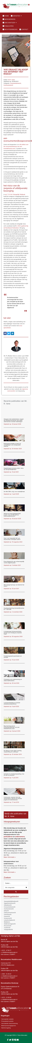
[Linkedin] (13, 1040)
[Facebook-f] (8, 1040)
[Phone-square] (15, 1040)
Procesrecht (7, 926)
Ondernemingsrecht (10, 924)
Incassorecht (8, 918)
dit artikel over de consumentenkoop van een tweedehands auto (16, 146)
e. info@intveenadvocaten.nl (9, 976)
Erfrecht (6, 911)
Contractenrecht (8, 85)
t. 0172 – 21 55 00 (6, 997)
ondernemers (20, 836)
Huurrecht (7, 916)
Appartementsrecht (9, 903)
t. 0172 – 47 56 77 (6, 950)
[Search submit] (16, 891)
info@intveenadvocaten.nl (9, 952)
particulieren (8, 836)
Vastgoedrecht (8, 929)
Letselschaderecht (9, 920)
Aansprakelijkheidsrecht (11, 901)
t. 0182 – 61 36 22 (6, 974)
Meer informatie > (10, 857)
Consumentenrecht (15, 83)
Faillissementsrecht (10, 912)
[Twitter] (10, 1040)
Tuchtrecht (7, 927)
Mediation (7, 922)
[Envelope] (18, 1040)
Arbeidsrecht (8, 905)
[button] (16, 15)
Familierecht (7, 914)
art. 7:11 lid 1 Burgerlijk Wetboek (15, 194)
